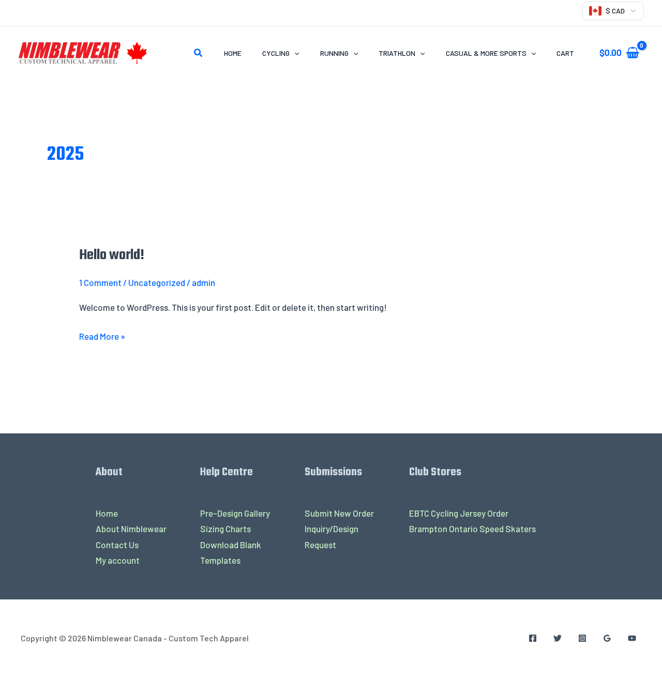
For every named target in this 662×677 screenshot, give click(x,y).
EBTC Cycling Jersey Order (458, 513)
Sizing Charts (225, 528)
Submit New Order (339, 513)
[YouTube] (632, 638)
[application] (294, 53)
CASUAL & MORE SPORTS (486, 53)
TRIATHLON (397, 53)
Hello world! (111, 255)
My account (118, 560)
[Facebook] (532, 638)
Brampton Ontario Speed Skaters (472, 528)
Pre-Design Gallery (235, 513)
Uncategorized (156, 282)
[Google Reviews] (607, 638)
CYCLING (276, 53)
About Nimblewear (131, 528)
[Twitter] (557, 638)
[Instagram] (582, 638)
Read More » (102, 334)
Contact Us (117, 544)
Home (233, 53)
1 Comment (100, 282)
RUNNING (334, 53)
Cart (565, 53)
